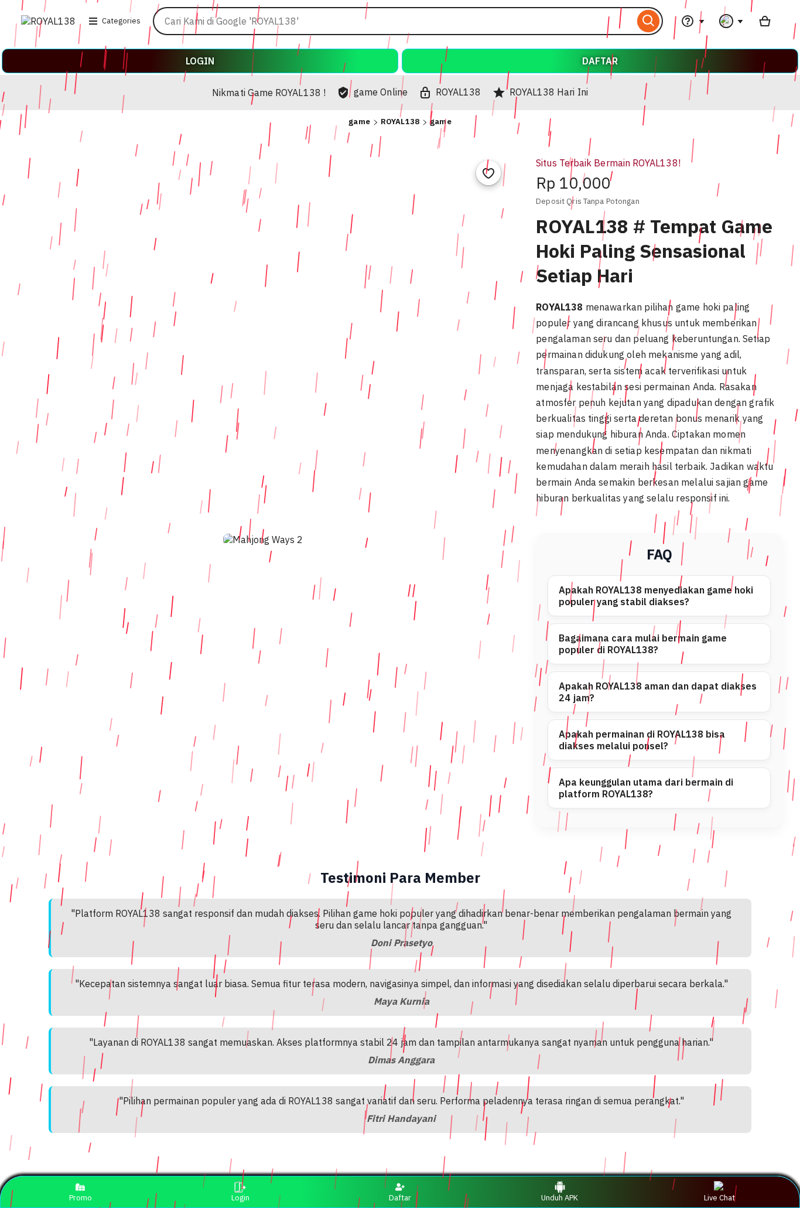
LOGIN (200, 61)
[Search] (648, 21)
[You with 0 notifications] (731, 21)
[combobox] (393, 21)
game (359, 122)
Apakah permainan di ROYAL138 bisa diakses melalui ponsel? (642, 740)
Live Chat (719, 1198)
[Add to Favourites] (488, 173)
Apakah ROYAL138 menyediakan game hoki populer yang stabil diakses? (656, 596)
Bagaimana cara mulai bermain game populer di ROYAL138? (643, 644)
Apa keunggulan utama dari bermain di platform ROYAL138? (646, 788)
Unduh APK (559, 1198)
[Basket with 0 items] (765, 21)
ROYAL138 (400, 122)
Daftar (400, 1198)
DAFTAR (600, 61)
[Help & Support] (692, 21)
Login (240, 1198)
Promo (80, 1198)
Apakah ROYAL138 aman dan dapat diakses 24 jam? (658, 692)
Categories (121, 21)
